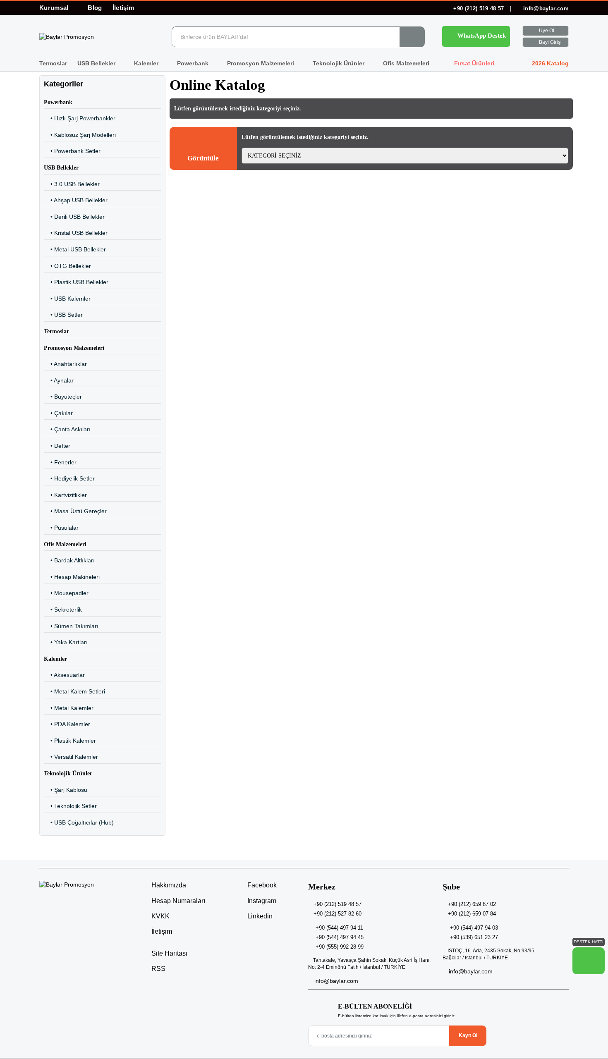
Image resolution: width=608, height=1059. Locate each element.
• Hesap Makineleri (72, 577)
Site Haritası (169, 953)
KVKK (160, 916)
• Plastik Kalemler (70, 740)
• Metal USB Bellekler (75, 249)
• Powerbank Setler (72, 151)
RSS (158, 968)
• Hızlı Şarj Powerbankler (79, 118)
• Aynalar (59, 380)
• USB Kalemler (67, 298)
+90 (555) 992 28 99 (340, 947)
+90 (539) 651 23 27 (474, 937)
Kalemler (147, 63)
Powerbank (193, 63)
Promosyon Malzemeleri (261, 63)
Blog (95, 7)
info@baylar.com (545, 8)
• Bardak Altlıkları (69, 560)
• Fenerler (60, 462)
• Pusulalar (61, 527)
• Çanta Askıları (67, 429)
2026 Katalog (549, 63)
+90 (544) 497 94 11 (339, 928)
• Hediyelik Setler (69, 478)
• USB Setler (63, 314)
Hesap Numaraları (178, 900)
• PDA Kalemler (67, 724)
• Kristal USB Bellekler (76, 232)
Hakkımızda (168, 885)
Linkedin (259, 916)
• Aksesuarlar (64, 675)
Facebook (261, 885)
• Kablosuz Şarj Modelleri (80, 134)
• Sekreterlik (63, 609)
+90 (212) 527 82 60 (337, 914)
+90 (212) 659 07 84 (472, 914)
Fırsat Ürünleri (473, 63)
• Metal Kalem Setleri (74, 691)
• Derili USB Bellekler (74, 216)
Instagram (261, 900)
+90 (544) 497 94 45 (340, 937)
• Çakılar (58, 413)
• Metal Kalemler (68, 708)
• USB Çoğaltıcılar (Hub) (79, 822)
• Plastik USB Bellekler (76, 282)
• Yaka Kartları (66, 642)
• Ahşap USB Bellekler (76, 200)
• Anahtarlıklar (65, 364)
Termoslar (53, 63)
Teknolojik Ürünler (339, 63)
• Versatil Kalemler (71, 756)
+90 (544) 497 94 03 (474, 928)
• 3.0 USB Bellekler (72, 184)
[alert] (203, 148)
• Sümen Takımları (71, 626)
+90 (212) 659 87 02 (472, 904)
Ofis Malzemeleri (407, 63)
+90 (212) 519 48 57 (479, 8)
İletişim (123, 7)
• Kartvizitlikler (65, 495)
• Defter (57, 445)
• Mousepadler (66, 593)
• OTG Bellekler (67, 266)
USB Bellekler (97, 63)
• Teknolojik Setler (70, 806)
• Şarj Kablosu (65, 789)
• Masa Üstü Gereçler (75, 511)
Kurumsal (54, 7)
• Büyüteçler (63, 396)
